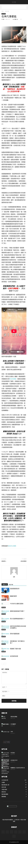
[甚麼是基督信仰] (5, 590)
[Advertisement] (14, 7)
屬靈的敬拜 (13, 596)
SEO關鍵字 (13, 724)
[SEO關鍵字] (5, 726)
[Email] (21, 22)
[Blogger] (3, 832)
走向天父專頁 (12, 546)
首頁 (2, 11)
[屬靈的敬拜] (5, 598)
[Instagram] (11, 831)
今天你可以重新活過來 (16, 603)
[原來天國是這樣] (5, 635)
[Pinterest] (10, 22)
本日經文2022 (14, 760)
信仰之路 (7, 11)
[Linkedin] (17, 22)
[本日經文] (5, 759)
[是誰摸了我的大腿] (5, 650)
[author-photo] (14, 574)
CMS (12, 731)
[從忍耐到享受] (5, 657)
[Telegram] (24, 22)
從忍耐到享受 (14, 656)
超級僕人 (4, 561)
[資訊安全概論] (5, 718)
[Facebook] (3, 22)
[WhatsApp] (13, 22)
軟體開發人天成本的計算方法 (18, 767)
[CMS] (5, 733)
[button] (2, 2)
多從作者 (11, 584)
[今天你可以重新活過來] (5, 605)
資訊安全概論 (14, 716)
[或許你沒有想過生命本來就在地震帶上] (5, 627)
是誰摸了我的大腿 (15, 649)
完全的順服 (12, 379)
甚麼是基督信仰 (14, 588)
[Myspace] (19, 832)
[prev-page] (3, 664)
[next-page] (5, 664)
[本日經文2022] (5, 766)
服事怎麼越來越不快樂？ (17, 611)
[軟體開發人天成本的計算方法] (5, 769)
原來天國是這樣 (14, 633)
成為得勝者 (23, 561)
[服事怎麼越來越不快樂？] (5, 612)
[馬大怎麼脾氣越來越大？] (5, 620)
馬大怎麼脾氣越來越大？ (17, 618)
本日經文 (13, 752)
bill (3, 19)
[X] (6, 22)
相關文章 (4, 584)
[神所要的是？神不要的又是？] (5, 642)
